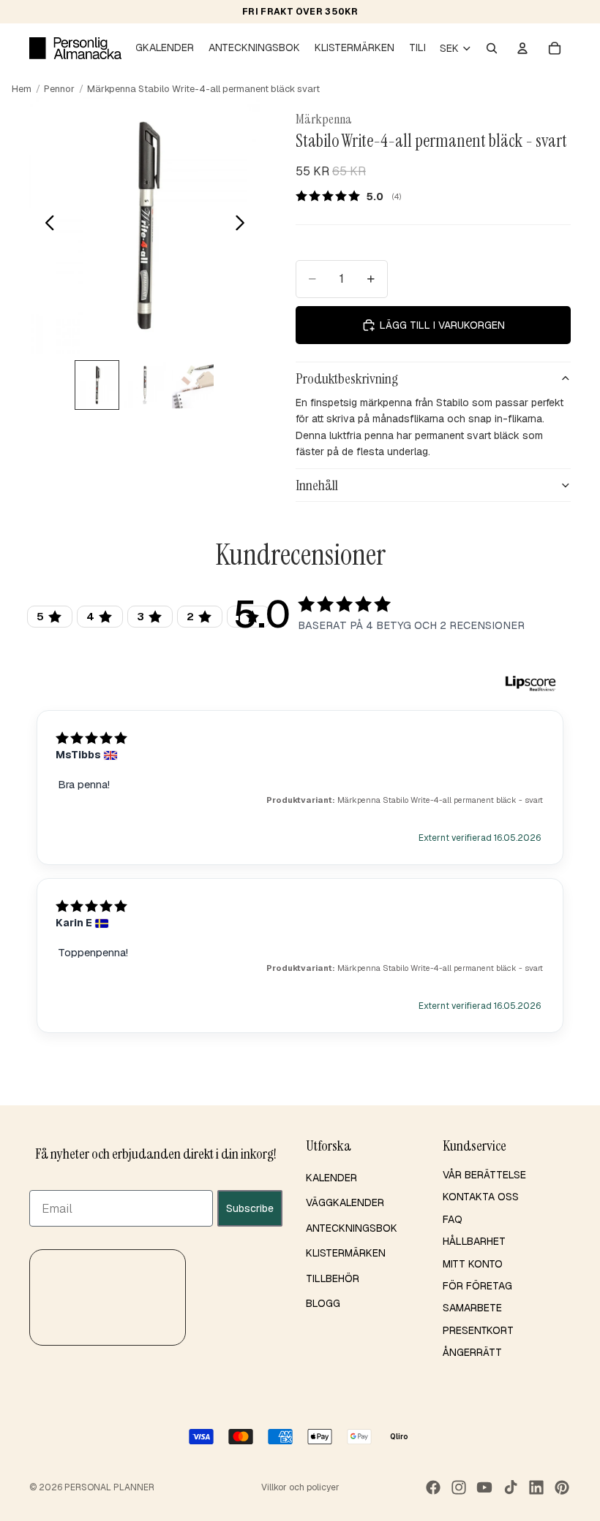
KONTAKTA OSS (481, 1196)
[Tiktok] (511, 1487)
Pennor (59, 89)
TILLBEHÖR (332, 1277)
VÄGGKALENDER (345, 1202)
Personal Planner (109, 1487)
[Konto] (522, 48)
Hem (21, 89)
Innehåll (317, 485)
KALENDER (331, 1177)
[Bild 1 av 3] (97, 385)
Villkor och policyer (300, 1487)
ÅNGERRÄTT (472, 1352)
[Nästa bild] (244, 225)
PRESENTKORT (478, 1329)
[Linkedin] (536, 1487)
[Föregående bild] (45, 225)
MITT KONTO (473, 1263)
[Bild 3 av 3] (193, 385)
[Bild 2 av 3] (144, 385)
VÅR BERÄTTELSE (484, 1174)
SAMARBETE (472, 1307)
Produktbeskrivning (347, 378)
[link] (353, 195)
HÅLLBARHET (474, 1241)
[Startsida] (75, 48)
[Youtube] (484, 1487)
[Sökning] (492, 48)
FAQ (452, 1219)
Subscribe (250, 1207)
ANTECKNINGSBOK (351, 1228)
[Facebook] (433, 1487)
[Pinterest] (562, 1487)
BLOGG (323, 1303)
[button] (107, 1297)
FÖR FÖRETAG (477, 1285)
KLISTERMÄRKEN (346, 1252)
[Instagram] (459, 1487)
